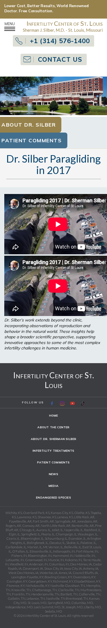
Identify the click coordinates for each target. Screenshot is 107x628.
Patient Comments (53, 462)
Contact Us (60, 59)
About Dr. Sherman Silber (53, 439)
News (53, 474)
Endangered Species (53, 497)
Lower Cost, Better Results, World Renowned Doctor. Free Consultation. (46, 8)
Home (53, 415)
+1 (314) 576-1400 (60, 41)
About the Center (53, 427)
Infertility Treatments (53, 451)
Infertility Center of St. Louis (53, 380)
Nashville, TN (55, 598)
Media (53, 486)
